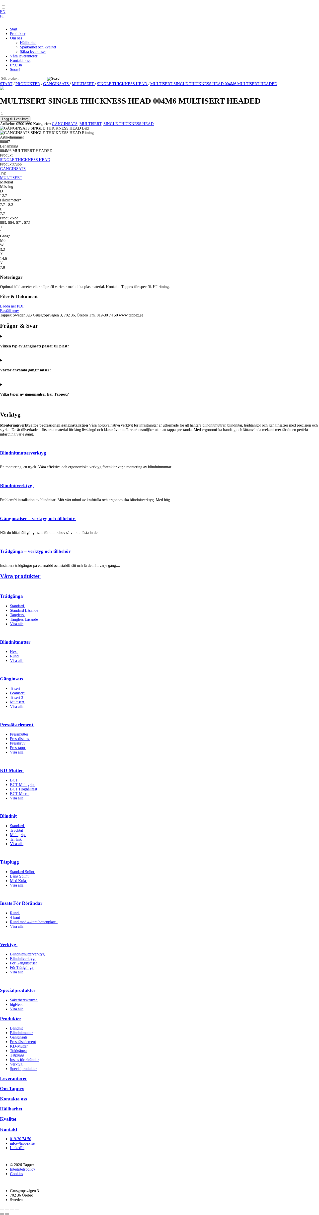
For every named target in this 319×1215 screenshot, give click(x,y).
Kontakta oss (13, 1098)
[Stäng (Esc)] (17, 1209)
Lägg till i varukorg (15, 119)
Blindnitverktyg (17, 485)
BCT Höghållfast (24, 789)
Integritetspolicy (22, 1169)
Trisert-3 (17, 697)
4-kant (15, 917)
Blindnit (9, 816)
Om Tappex (12, 1088)
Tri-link (16, 839)
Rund (15, 656)
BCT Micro (19, 793)
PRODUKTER (27, 84)
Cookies (16, 1174)
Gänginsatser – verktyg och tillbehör (38, 518)
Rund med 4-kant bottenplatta (34, 922)
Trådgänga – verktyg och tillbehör (36, 551)
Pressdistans (20, 739)
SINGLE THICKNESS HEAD (122, 84)
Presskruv (18, 743)
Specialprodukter (18, 990)
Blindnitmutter (16, 642)
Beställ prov (9, 310)
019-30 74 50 (20, 1139)
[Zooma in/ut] (2, 1209)
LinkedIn (17, 1148)
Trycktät (17, 830)
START (6, 84)
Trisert (15, 688)
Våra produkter (20, 576)
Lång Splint (19, 876)
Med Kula (18, 881)
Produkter (10, 1018)
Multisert (17, 702)
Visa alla (16, 624)
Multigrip (18, 835)
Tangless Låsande (24, 619)
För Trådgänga (22, 967)
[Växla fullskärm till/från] (7, 1209)
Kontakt (8, 1129)
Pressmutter (19, 734)
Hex (14, 651)
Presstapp (18, 748)
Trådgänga (12, 596)
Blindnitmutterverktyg (23, 453)
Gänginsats (12, 678)
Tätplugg (10, 862)
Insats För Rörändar (22, 903)
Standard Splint (22, 872)
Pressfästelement (17, 724)
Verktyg (8, 944)
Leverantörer (13, 1078)
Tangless (17, 615)
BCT (14, 780)
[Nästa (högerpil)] (7, 1214)
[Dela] (12, 1209)
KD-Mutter (12, 770)
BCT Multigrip (22, 784)
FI (1, 16)
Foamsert (17, 693)
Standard (17, 606)
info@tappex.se (22, 1143)
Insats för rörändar (24, 1060)
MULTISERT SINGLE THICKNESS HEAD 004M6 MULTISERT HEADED (213, 84)
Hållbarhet (11, 1108)
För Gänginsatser (24, 963)
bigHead (17, 1004)
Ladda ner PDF (12, 306)
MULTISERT (83, 84)
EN (2, 11)
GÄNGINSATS (56, 84)
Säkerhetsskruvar (24, 1000)
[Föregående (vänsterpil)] (2, 1214)
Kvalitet (8, 1119)
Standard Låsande (24, 610)
